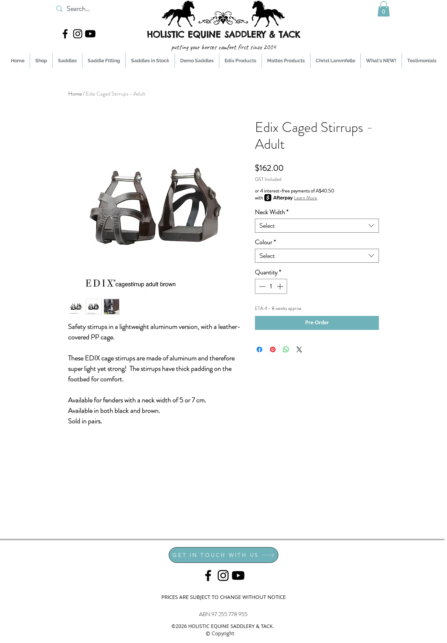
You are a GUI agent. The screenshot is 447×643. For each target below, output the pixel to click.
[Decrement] (261, 286)
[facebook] (65, 34)
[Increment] (280, 286)
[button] (383, 8)
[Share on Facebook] (259, 349)
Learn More (305, 197)
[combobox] (317, 226)
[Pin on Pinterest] (273, 349)
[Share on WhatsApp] (286, 349)
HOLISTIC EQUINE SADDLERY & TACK (223, 34)
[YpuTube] (90, 34)
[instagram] (78, 34)
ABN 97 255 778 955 (223, 614)
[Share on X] (299, 349)
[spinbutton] (271, 286)
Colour (265, 242)
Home (75, 94)
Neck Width (271, 212)
